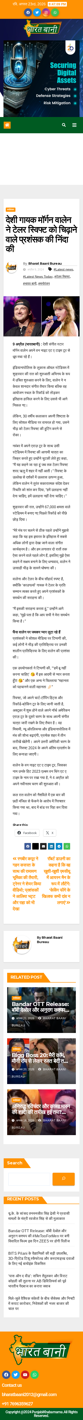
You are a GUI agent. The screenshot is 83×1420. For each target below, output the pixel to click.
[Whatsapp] (34, 1375)
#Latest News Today (38, 276)
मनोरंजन (10, 209)
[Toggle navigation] (74, 125)
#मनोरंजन (44, 283)
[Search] (64, 1179)
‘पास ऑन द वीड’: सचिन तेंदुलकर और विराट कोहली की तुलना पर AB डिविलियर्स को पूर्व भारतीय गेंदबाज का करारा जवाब (37, 1281)
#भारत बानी (29, 283)
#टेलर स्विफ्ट (62, 276)
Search (14, 1163)
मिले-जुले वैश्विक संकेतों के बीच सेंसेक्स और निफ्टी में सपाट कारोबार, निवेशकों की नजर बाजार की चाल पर (41, 1303)
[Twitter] (16, 1375)
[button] (64, 125)
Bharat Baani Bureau (45, 263)
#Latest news (63, 269)
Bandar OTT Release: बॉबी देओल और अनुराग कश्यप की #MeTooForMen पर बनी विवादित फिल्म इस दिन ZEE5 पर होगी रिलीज (39, 1236)
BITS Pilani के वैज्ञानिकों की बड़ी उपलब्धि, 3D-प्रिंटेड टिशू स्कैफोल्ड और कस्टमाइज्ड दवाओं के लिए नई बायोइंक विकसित (41, 1258)
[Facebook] (6, 1375)
